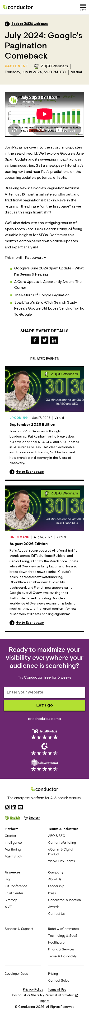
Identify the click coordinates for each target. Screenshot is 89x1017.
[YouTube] (20, 807)
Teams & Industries (63, 829)
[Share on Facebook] (35, 340)
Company (56, 872)
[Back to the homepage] (17, 7)
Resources (12, 872)
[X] (7, 807)
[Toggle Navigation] (83, 7)
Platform (12, 829)
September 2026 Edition (32, 425)
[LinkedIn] (13, 807)
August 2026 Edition (28, 544)
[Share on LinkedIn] (54, 340)
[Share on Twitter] (44, 340)
